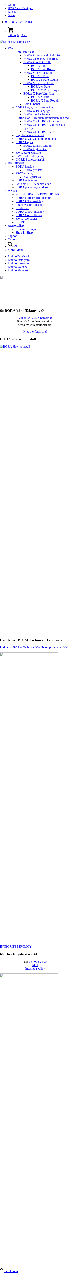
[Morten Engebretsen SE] (16, 41)
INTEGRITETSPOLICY (16, 946)
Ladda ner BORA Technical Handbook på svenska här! (34, 647)
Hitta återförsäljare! (35, 331)
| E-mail (28, 21)
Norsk (11, 15)
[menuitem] (39, 5)
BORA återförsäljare (20, 8)
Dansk (12, 11)
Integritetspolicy (35, 968)
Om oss (12, 4)
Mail (35, 965)
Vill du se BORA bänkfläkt (35, 318)
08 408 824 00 (14, 21)
